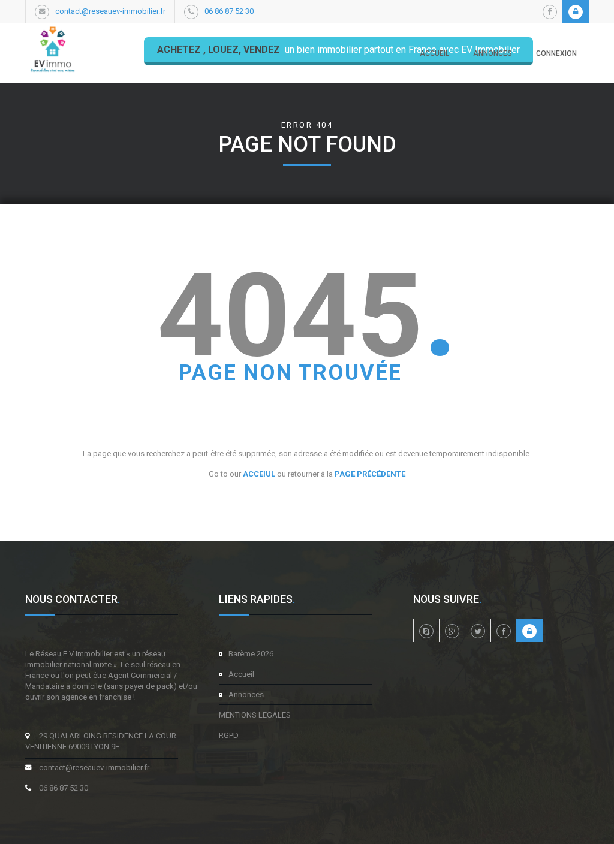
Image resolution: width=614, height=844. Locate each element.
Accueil (241, 674)
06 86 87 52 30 (229, 11)
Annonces (246, 694)
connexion (556, 53)
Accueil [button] (434, 53)
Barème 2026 (250, 653)
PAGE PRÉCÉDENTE (370, 473)
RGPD (229, 735)
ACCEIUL (259, 473)
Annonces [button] (492, 53)
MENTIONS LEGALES (255, 714)
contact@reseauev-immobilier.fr (110, 11)
